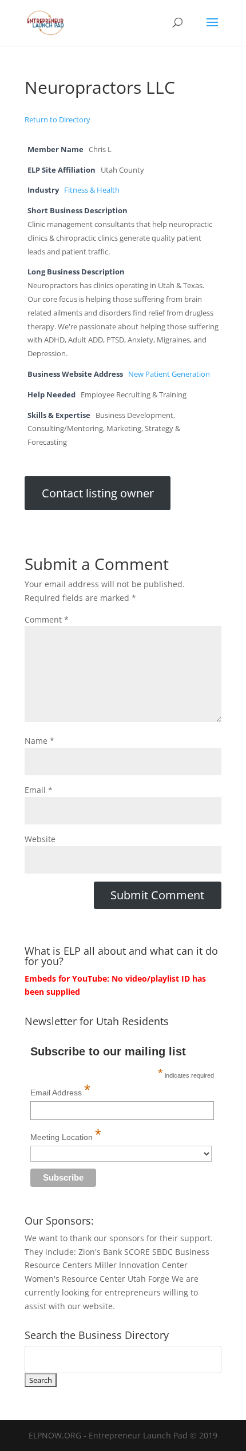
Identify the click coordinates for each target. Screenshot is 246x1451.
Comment (47, 619)
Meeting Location (65, 1134)
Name (39, 740)
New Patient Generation (169, 374)
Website (40, 839)
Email (39, 789)
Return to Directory (57, 119)
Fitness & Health (92, 190)
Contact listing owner (98, 493)
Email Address (60, 1090)
